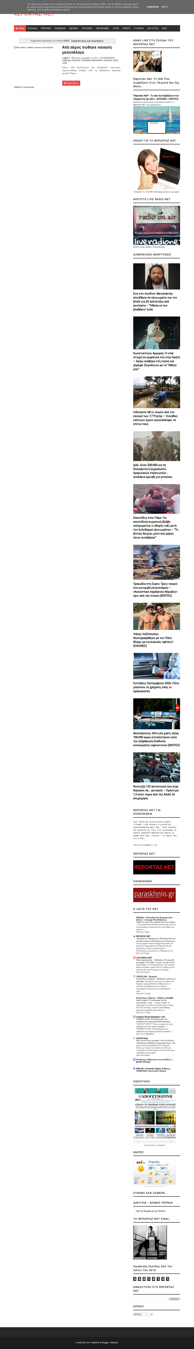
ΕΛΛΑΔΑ (32, 28)
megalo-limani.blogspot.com (150, 1017)
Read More (72, 83)
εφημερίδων (161, 1145)
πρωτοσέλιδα (150, 1145)
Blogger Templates (110, 1342)
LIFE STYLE (152, 28)
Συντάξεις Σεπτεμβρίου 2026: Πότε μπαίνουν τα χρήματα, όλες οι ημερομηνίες (156, 687)
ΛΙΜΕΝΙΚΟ (66, 60)
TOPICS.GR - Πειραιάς (146, 976)
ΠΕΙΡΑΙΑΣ (46, 28)
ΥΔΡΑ (64, 63)
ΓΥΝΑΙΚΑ (139, 28)
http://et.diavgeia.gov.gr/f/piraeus (150, 1211)
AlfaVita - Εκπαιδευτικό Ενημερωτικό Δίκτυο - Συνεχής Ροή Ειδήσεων (154, 918)
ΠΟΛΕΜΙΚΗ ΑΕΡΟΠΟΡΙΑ (92, 60)
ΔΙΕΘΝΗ (73, 28)
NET (68, 58)
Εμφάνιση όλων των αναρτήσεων (87, 40)
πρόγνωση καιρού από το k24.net (155, 1186)
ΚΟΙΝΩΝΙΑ (60, 28)
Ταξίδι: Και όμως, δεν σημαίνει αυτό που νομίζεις (155, 922)
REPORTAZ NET (34, 14)
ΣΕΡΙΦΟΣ (108, 60)
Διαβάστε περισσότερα (24, 87)
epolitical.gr (142, 1038)
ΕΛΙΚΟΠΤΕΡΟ (108, 58)
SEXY (164, 28)
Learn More (153, 7)
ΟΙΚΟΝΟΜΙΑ (102, 28)
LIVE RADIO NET (144, 958)
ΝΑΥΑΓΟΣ (76, 60)
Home (21, 28)
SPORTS (126, 28)
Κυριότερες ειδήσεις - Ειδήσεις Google (154, 998)
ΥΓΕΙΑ (115, 28)
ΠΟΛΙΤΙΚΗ (87, 28)
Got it (165, 7)
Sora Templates (92, 1342)
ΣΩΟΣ (115, 60)
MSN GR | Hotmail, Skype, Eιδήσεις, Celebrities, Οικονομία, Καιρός (153, 1069)
